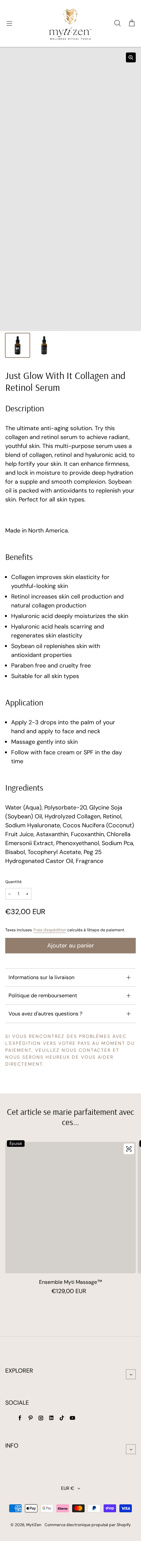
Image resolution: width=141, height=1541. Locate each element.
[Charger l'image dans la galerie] (17, 345)
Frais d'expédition (49, 930)
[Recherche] (117, 23)
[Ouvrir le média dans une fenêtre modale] (131, 57)
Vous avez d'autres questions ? (45, 1013)
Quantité (13, 881)
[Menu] (9, 23)
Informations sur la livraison (41, 977)
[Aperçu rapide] (129, 1149)
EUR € (67, 1488)
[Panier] (132, 23)
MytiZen (33, 1524)
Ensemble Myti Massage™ (70, 1282)
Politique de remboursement (43, 995)
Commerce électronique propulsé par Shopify (88, 1524)
